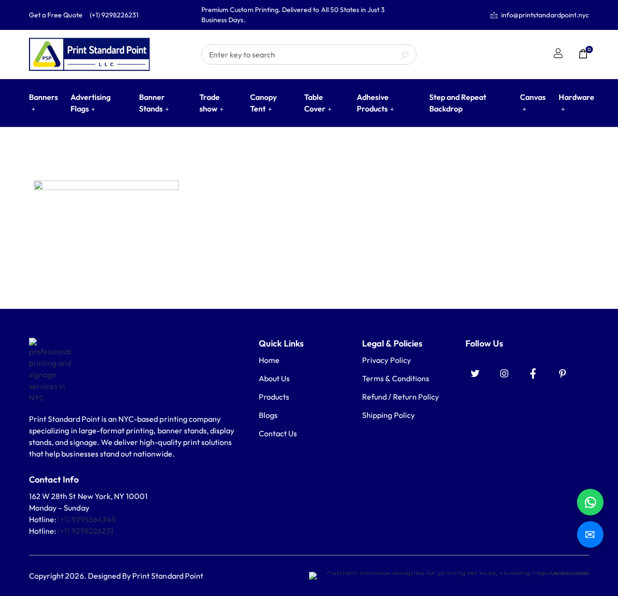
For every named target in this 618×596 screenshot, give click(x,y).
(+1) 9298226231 (85, 531)
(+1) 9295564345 (86, 519)
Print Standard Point (167, 576)
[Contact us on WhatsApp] (590, 502)
